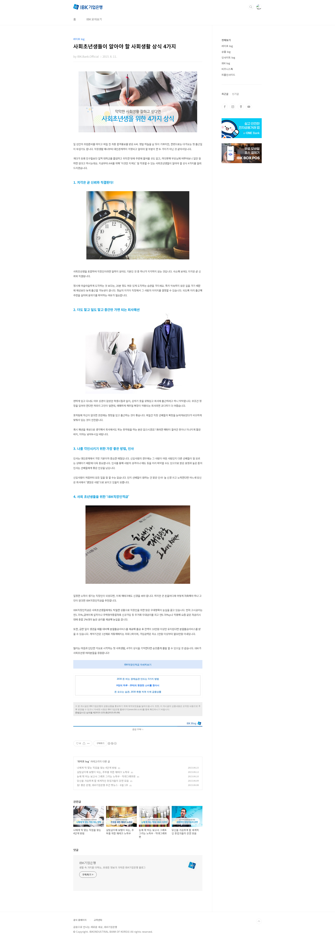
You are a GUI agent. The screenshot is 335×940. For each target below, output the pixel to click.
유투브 (249, 107)
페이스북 (225, 107)
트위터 (241, 107)
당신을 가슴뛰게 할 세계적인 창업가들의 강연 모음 (103, 780)
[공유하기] (84, 743)
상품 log (226, 51)
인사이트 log (228, 57)
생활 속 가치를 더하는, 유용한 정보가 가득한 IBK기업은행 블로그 (112, 867)
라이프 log (83, 761)
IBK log (226, 63)
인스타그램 (233, 107)
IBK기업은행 (87, 863)
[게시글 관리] (88, 743)
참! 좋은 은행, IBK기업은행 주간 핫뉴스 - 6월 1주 (102, 785)
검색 (251, 7)
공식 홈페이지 (80, 920)
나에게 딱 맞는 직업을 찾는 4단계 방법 (97, 767)
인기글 (235, 94)
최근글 (225, 94)
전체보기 (226, 40)
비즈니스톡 (227, 69)
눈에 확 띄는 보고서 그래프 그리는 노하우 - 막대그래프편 (106, 776)
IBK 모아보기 (94, 19)
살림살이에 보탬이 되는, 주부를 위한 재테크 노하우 (103, 772)
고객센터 (98, 920)
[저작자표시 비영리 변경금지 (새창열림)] (112, 743)
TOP (259, 921)
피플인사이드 (228, 74)
